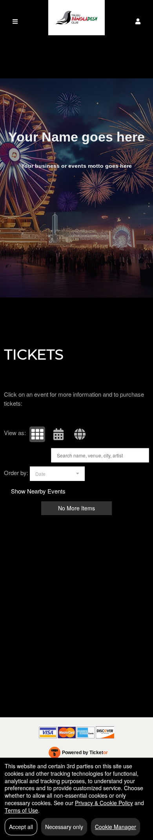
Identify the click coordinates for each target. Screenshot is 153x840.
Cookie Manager (115, 827)
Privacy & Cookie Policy (104, 803)
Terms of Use (21, 810)
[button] (138, 21)
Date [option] (40, 473)
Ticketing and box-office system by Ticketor (78, 754)
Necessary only (64, 827)
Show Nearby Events (38, 491)
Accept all (21, 827)
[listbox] (57, 473)
